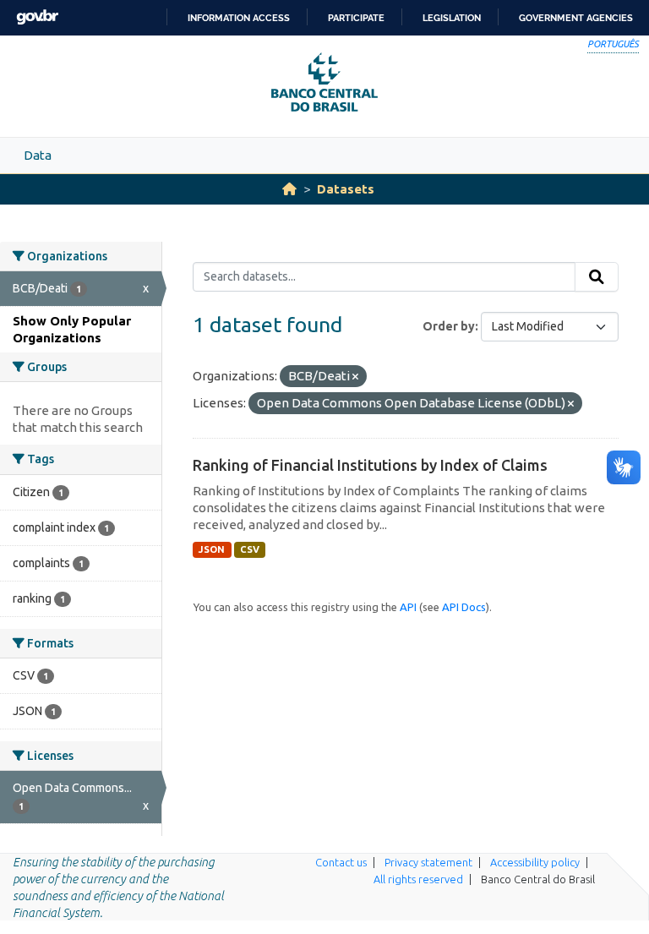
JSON (212, 549)
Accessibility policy (535, 862)
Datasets (345, 189)
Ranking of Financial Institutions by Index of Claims (370, 464)
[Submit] (597, 277)
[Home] (289, 189)
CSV (249, 549)
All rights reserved (418, 879)
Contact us (341, 862)
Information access (239, 18)
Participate (356, 18)
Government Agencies (576, 18)
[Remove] (355, 377)
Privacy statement (428, 862)
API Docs (464, 607)
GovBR (37, 17)
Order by (449, 326)
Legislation (452, 18)
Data (38, 155)
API (408, 607)
